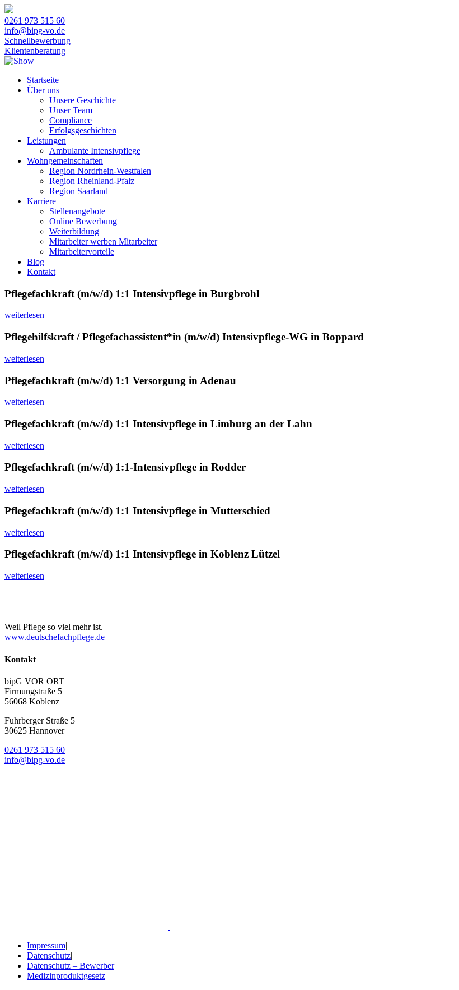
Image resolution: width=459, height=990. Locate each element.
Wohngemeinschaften (65, 160)
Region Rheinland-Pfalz (91, 181)
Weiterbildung (74, 231)
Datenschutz (49, 955)
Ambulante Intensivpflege (94, 150)
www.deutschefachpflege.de (54, 637)
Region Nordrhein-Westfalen (100, 171)
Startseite (43, 80)
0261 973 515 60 (34, 20)
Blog (35, 261)
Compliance (70, 120)
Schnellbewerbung (37, 40)
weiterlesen (24, 315)
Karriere (41, 201)
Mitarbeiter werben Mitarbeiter (103, 241)
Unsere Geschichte (82, 100)
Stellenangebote (77, 211)
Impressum (46, 945)
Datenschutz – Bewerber (70, 965)
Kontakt (41, 272)
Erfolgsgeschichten (82, 130)
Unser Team (70, 110)
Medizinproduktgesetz (66, 975)
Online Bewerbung (83, 221)
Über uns (43, 90)
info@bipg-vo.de (34, 30)
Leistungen (46, 140)
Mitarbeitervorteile (81, 251)
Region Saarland (78, 191)
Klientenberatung (34, 51)
